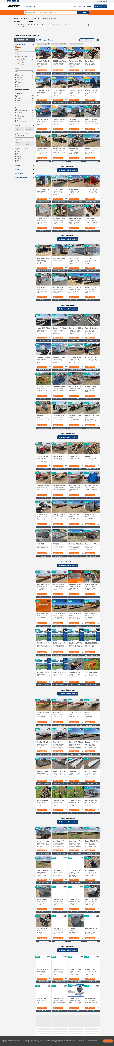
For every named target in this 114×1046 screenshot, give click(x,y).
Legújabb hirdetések (21, 149)
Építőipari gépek (22, 18)
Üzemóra (18, 169)
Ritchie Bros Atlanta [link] (43, 556)
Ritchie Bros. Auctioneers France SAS (45, 783)
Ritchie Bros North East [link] (60, 428)
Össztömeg (19, 173)
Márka (17, 68)
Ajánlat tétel (40, 70)
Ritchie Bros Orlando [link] (44, 231)
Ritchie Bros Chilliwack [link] (43, 161)
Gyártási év (19, 140)
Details (17, 165)
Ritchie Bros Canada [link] (60, 231)
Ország (17, 105)
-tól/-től (17, 142)
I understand (108, 1041)
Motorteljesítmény (21, 177)
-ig (26, 142)
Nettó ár (17, 125)
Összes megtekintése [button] (22, 89)
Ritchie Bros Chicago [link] (76, 399)
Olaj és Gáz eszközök (35, 18)
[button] (24, 40)
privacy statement (55, 1041)
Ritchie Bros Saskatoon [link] (76, 369)
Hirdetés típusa (20, 44)
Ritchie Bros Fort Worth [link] (43, 73)
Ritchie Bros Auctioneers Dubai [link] (60, 161)
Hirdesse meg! (101, 6)
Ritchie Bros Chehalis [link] (92, 131)
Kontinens (18, 93)
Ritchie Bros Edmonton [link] (92, 73)
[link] (43, 53)
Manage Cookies (42, 1041)
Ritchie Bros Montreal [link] (76, 340)
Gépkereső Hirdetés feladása (68, 170)
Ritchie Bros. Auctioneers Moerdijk (61, 399)
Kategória (18, 54)
